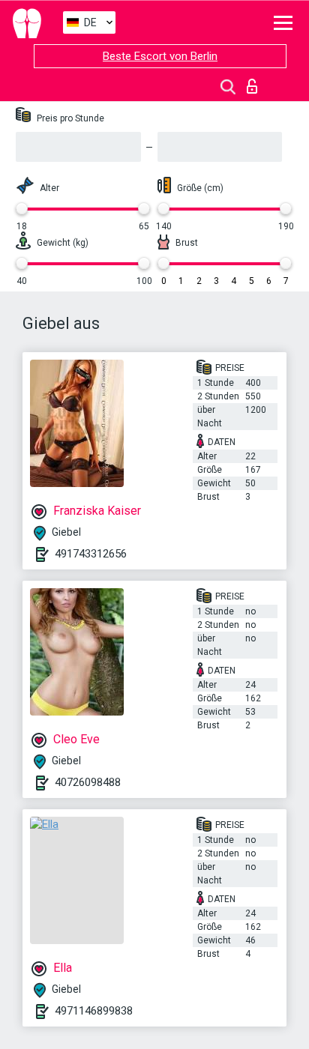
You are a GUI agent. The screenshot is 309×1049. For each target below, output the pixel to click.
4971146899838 (94, 1011)
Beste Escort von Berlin (160, 56)
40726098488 (88, 782)
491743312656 (91, 553)
